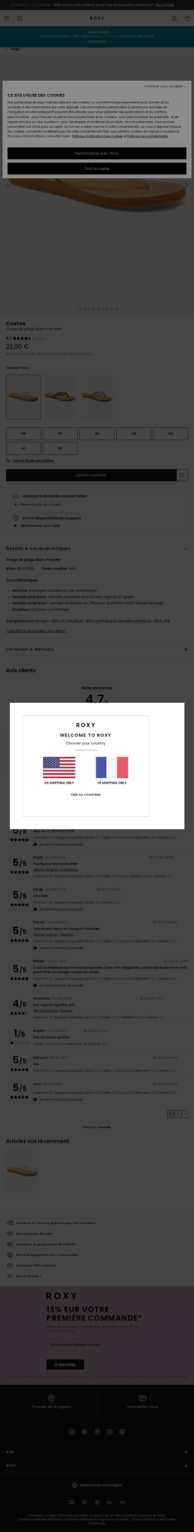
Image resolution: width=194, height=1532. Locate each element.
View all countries (86, 795)
